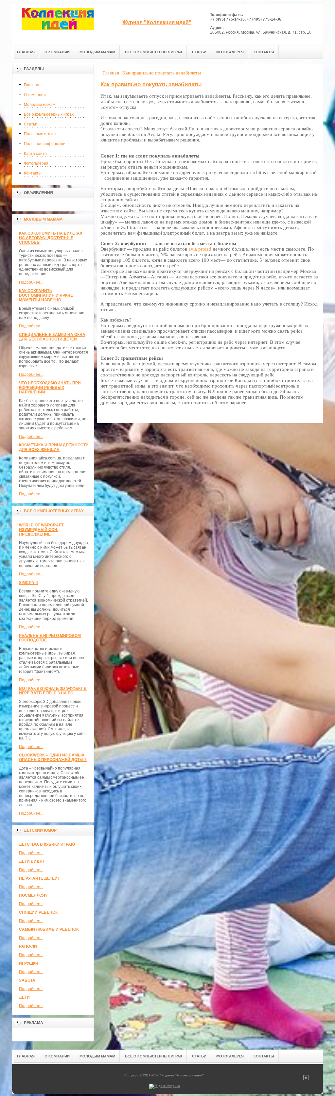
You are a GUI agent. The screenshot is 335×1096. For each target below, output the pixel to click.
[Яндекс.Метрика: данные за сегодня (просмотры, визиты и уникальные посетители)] (164, 1086)
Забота (27, 980)
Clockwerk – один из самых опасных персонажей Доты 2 (53, 757)
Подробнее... (31, 282)
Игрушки (28, 963)
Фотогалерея (36, 163)
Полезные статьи (40, 134)
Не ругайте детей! (39, 878)
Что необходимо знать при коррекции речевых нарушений (50, 387)
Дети (24, 997)
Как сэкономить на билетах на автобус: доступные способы (50, 238)
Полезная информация (46, 143)
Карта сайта (35, 153)
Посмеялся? (33, 895)
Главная (31, 85)
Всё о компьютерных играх (49, 114)
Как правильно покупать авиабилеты (151, 84)
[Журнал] (58, 23)
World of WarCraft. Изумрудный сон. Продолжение (41, 530)
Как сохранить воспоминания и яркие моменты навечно (46, 295)
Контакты (33, 173)
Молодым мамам (39, 104)
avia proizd (199, 249)
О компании (35, 94)
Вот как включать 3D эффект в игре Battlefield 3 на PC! (53, 690)
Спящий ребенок (38, 912)
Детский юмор (40, 830)
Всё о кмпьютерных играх (54, 511)
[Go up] (306, 1079)
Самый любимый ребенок (49, 929)
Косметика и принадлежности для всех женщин (54, 447)
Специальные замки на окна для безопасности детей (52, 336)
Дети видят (32, 861)
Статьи (30, 124)
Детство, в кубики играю (47, 844)
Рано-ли (28, 946)
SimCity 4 (28, 582)
